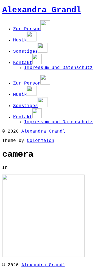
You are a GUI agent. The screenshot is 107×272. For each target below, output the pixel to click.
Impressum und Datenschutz (58, 67)
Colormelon (40, 140)
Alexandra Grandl (41, 10)
